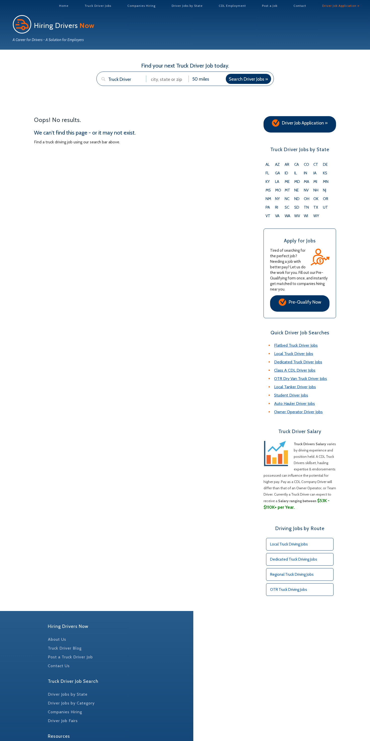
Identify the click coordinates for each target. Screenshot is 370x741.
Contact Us (59, 665)
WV (297, 216)
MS (268, 190)
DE (325, 164)
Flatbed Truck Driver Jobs (296, 345)
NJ (324, 190)
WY (316, 216)
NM (268, 199)
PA (268, 207)
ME (287, 181)
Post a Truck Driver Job (70, 657)
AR (287, 164)
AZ (277, 164)
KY (268, 181)
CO (306, 164)
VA (277, 216)
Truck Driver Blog (65, 648)
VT (268, 216)
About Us (57, 639)
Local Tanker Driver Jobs (295, 386)
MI (315, 181)
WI (306, 216)
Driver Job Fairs (63, 720)
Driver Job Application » (340, 6)
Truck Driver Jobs (98, 6)
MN (325, 181)
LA (277, 181)
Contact (299, 6)
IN (305, 173)
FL (267, 173)
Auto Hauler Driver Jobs (294, 403)
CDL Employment (232, 6)
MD (297, 181)
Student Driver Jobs (291, 395)
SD (296, 207)
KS (325, 173)
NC (287, 199)
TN (306, 207)
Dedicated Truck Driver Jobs (298, 362)
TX (315, 207)
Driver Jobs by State (187, 6)
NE (296, 190)
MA (306, 181)
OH (306, 199)
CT (315, 164)
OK (315, 199)
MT (287, 190)
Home (63, 6)
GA (277, 173)
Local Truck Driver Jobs (293, 353)
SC (287, 207)
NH (315, 190)
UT (325, 207)
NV (306, 190)
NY (277, 199)
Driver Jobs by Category (71, 703)
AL (268, 164)
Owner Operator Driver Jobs (298, 411)
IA (314, 173)
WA (287, 216)
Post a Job (269, 6)
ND (297, 199)
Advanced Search (116, 88)
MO (278, 190)
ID (286, 173)
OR (325, 199)
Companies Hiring (141, 6)
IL (295, 173)
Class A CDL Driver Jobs (294, 370)
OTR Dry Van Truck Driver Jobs (300, 378)
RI (276, 207)
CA (296, 164)
